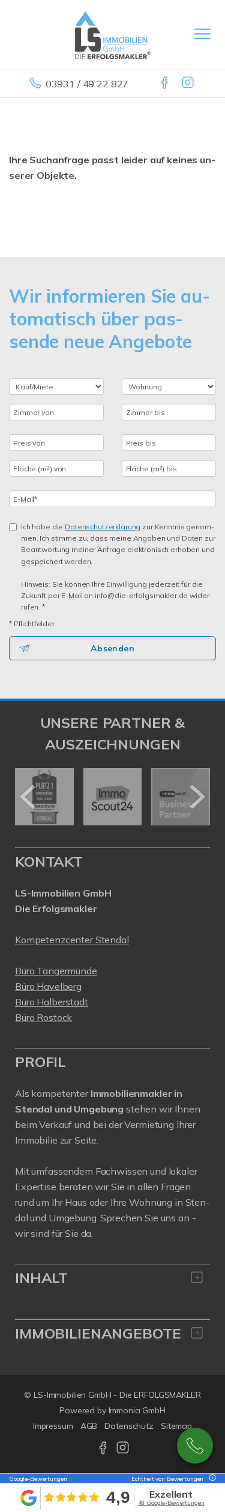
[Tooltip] (210, 1479)
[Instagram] (189, 84)
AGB (89, 1425)
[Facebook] (165, 84)
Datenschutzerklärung (102, 526)
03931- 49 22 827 (195, 1446)
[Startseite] (113, 34)
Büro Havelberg (48, 986)
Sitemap (176, 1425)
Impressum (53, 1425)
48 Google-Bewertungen (171, 1503)
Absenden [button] (112, 648)
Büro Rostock (43, 1017)
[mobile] (202, 34)
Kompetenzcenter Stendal (72, 940)
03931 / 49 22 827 (87, 84)
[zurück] (28, 797)
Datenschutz (129, 1425)
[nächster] (196, 797)
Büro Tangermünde (56, 971)
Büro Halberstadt (51, 1002)
